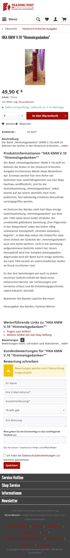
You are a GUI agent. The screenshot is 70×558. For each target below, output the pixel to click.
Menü (13, 19)
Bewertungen (10, 340)
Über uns (37, 526)
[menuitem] (9, 19)
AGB (45, 532)
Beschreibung (10, 139)
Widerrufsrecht (55, 538)
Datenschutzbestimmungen (39, 455)
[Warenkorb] (64, 19)
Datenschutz (27, 544)
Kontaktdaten (53, 526)
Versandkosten (12, 514)
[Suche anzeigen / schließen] (37, 19)
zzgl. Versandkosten (24, 101)
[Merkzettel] (46, 19)
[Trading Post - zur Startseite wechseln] (18, 8)
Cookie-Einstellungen (17, 526)
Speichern (12, 465)
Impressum (44, 544)
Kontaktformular (29, 532)
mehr (64, 145)
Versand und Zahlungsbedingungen (24, 538)
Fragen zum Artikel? (18, 331)
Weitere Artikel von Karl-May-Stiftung (29, 335)
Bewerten (25, 123)
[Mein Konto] (55, 19)
